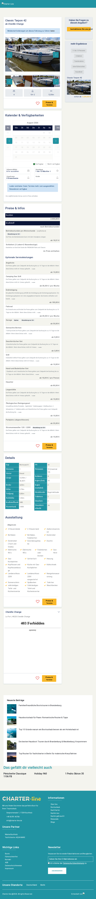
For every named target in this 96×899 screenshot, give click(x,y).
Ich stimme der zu (68, 863)
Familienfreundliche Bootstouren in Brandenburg (40, 705)
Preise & (49, 103)
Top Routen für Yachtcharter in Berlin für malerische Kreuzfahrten (48, 753)
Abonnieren (57, 871)
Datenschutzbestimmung (73, 863)
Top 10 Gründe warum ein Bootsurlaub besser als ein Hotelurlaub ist (49, 729)
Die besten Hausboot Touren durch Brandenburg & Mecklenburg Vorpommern (53, 741)
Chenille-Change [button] (13, 612)
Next (56, 55)
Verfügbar (39, 164)
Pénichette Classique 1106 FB (15, 775)
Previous (9, 55)
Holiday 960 (40, 773)
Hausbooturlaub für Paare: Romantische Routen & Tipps (43, 717)
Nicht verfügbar (54, 164)
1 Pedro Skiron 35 (74, 773)
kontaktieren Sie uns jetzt (80, 29)
